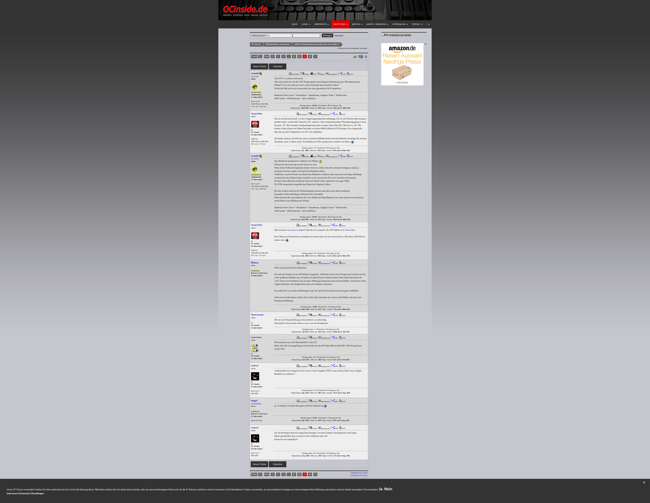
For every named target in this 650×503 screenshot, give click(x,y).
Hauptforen (339, 24)
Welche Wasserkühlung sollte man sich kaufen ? (317, 44)
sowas (293, 230)
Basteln (356, 24)
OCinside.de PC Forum (359, 475)
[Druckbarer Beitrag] (355, 56)
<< (273, 56)
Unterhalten (398, 24)
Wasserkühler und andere (278, 44)
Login (305, 24)
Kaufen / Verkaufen (376, 24)
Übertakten (320, 24)
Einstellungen (37, 494)
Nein (388, 489)
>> (315, 56)
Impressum (12, 494)
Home (294, 24)
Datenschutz (24, 494)
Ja (380, 489)
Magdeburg (257, 404)
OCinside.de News (400, 35)
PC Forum (256, 44)
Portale (416, 24)
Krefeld (256, 76)
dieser (348, 230)
